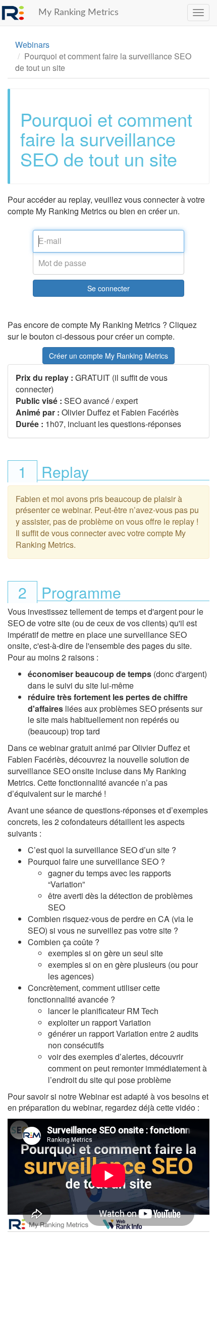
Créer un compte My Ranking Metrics (108, 356)
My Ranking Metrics (78, 12)
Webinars (32, 44)
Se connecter (108, 288)
